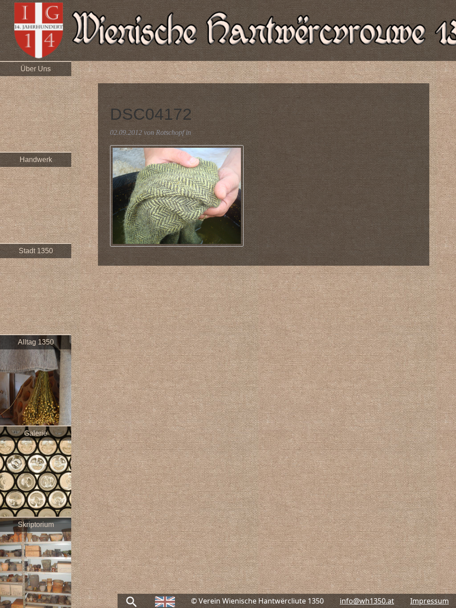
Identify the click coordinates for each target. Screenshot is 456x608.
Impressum (429, 601)
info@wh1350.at (367, 601)
